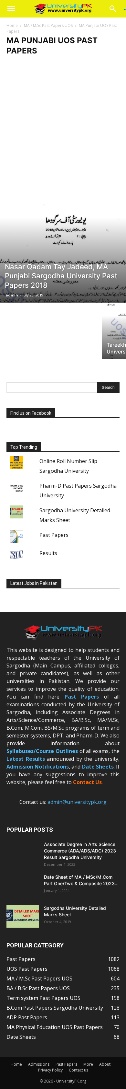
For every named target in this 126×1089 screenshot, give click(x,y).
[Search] (115, 8)
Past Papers (53, 535)
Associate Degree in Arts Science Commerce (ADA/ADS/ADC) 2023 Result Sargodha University (80, 850)
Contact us (78, 1070)
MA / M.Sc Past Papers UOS (48, 25)
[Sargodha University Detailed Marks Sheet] (22, 916)
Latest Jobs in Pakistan (34, 583)
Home (12, 25)
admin (11, 295)
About (104, 1064)
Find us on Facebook (30, 413)
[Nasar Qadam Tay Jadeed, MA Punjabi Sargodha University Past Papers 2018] (63, 248)
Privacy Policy (50, 1070)
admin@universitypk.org (77, 801)
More (88, 1064)
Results (48, 553)
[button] (11, 8)
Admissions (38, 1064)
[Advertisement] (63, 127)
